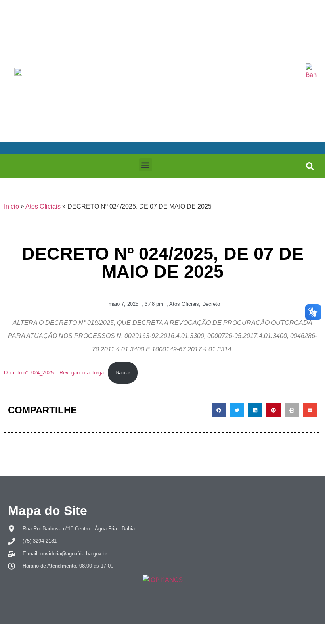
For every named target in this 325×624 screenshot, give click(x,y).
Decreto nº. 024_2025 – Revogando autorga (54, 373)
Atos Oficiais (43, 206)
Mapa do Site (47, 510)
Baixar (122, 373)
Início (11, 206)
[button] (145, 164)
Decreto (211, 304)
